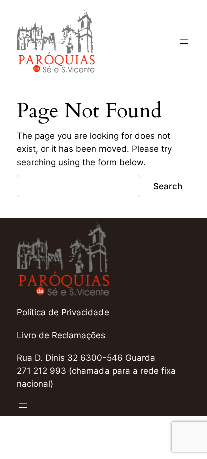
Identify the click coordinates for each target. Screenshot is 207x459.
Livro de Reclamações (61, 335)
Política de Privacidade (63, 312)
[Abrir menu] (184, 42)
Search (167, 186)
